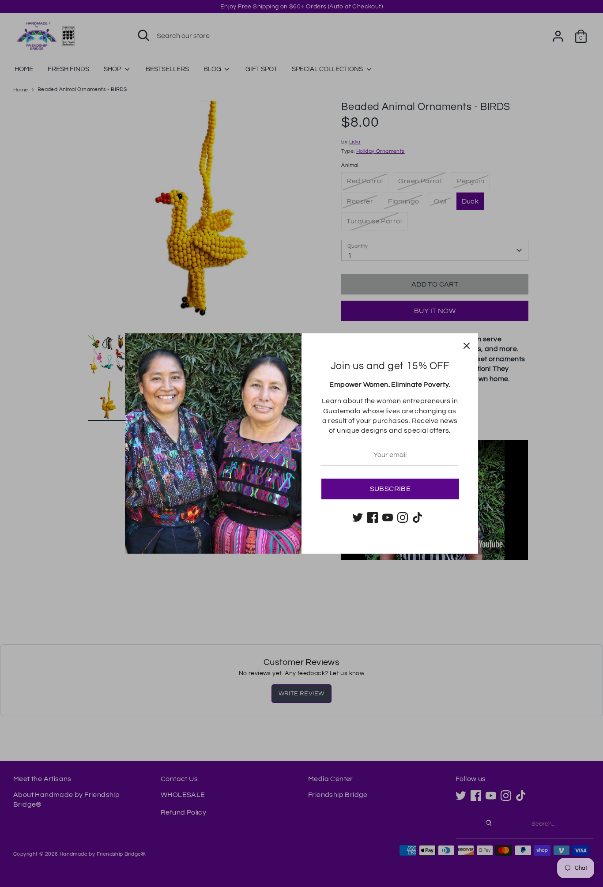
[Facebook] (372, 517)
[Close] (466, 345)
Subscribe (390, 488)
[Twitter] (357, 517)
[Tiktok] (417, 517)
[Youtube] (387, 517)
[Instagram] (402, 517)
